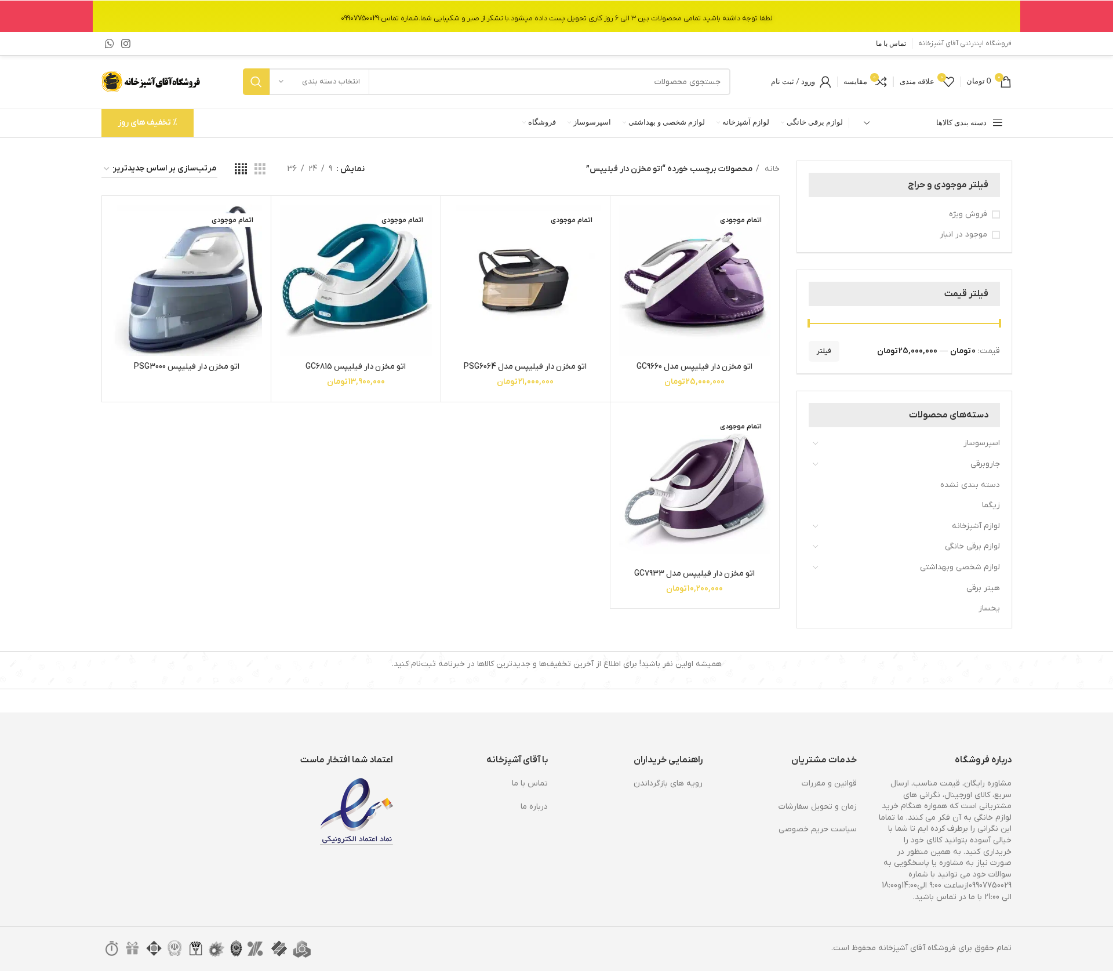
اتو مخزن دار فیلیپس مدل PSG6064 (525, 366)
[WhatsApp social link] (109, 43)
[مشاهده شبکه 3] (259, 169)
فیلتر (824, 351)
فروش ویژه (968, 214)
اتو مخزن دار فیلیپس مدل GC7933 (694, 573)
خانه (771, 168)
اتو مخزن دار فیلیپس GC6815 (355, 366)
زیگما (991, 505)
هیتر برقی (983, 588)
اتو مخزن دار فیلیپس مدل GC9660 (694, 366)
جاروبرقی (985, 464)
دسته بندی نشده (970, 484)
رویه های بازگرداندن (668, 783)
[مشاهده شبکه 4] (241, 169)
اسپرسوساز (981, 443)
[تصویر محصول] (694, 280)
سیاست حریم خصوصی (818, 829)
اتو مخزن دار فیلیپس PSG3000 (186, 366)
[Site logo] (151, 81)
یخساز (989, 608)
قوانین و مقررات (829, 783)
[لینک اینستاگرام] (126, 43)
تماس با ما (530, 783)
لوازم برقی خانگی (972, 546)
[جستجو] (256, 81)
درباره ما (534, 806)
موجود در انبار (963, 234)
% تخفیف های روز (147, 122)
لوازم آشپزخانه (976, 526)
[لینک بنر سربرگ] (556, 16)
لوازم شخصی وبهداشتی (960, 567)
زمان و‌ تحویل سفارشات (818, 806)
